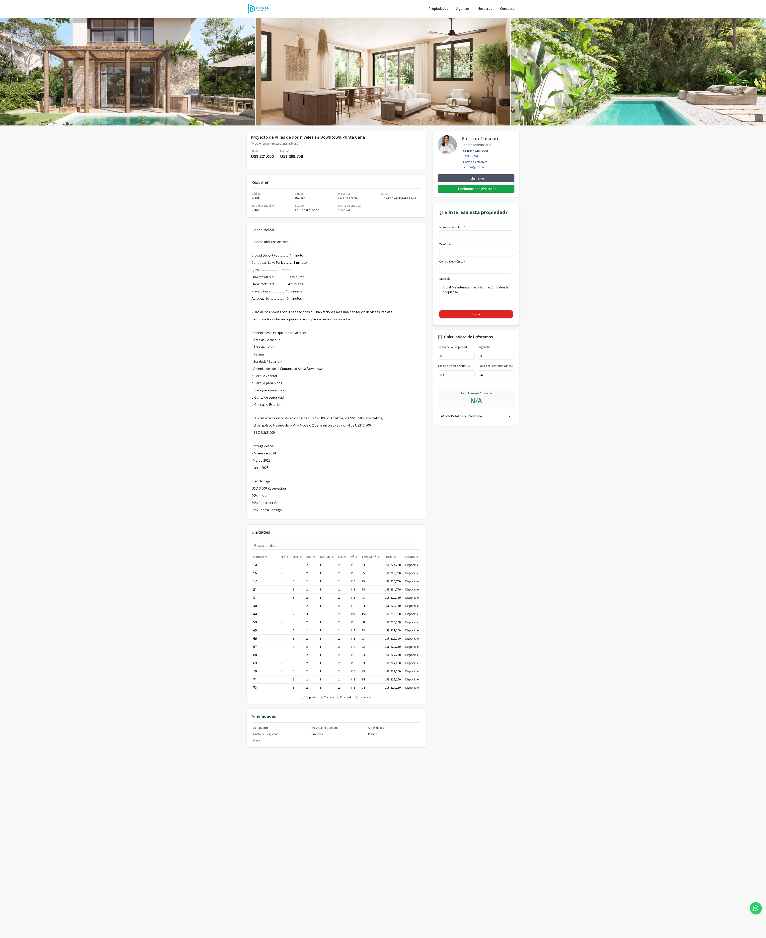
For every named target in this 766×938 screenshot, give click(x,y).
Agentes (463, 8)
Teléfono (446, 244)
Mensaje (444, 278)
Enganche (484, 347)
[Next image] (759, 72)
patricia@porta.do (475, 167)
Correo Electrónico (452, 261)
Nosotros (485, 8)
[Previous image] (7, 72)
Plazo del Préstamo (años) (495, 365)
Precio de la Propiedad (452, 347)
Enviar (476, 314)
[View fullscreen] (759, 118)
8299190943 (471, 156)
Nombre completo (452, 227)
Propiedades (438, 8)
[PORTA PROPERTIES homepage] (258, 9)
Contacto (507, 8)
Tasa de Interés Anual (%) (454, 365)
